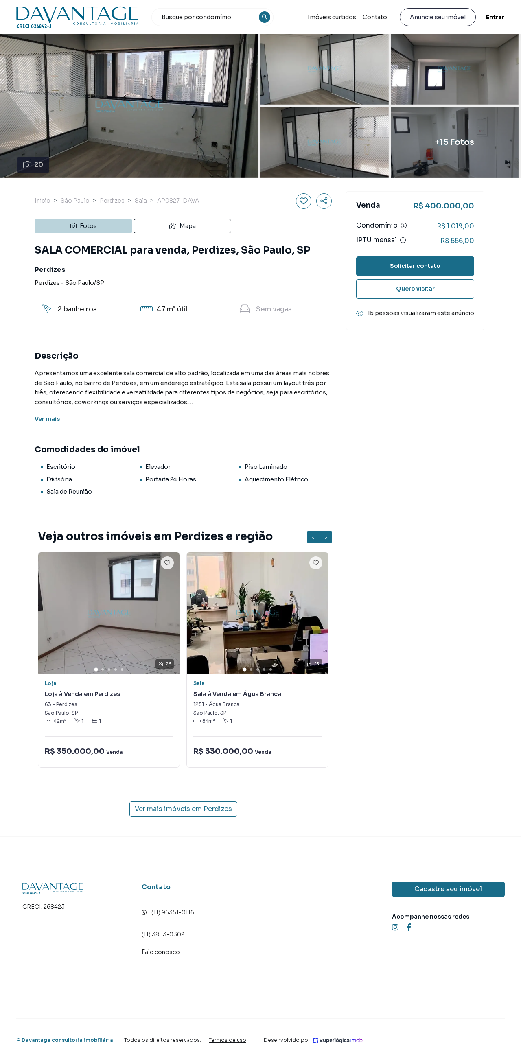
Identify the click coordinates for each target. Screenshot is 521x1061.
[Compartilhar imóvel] (324, 201)
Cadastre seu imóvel (448, 889)
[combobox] (212, 17)
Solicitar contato (415, 265)
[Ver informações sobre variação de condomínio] (404, 225)
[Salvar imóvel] (303, 201)
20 (38, 164)
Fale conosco (161, 952)
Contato (375, 17)
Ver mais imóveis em (183, 809)
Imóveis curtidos (332, 17)
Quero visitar (415, 288)
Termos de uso (227, 1040)
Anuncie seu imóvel (438, 17)
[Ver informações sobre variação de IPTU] (403, 240)
